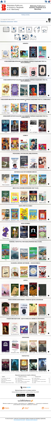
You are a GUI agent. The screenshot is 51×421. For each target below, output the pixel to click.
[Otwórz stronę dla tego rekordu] (6, 54)
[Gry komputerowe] (44, 32)
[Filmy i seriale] (29, 32)
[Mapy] (33, 40)
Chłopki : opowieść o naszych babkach (24, 381)
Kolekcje (15, 21)
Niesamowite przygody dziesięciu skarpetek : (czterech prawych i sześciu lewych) (13, 382)
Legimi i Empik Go (4, 379)
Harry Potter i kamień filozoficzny (6, 380)
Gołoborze (35, 380)
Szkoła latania (3, 381)
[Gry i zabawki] (17, 40)
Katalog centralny (26, 14)
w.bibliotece (31, 403)
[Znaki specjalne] (49, 22)
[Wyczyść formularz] (47, 22)
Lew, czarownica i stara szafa (5, 378)
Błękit (35, 382)
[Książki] (6, 32)
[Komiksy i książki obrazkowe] (25, 40)
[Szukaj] (49, 19)
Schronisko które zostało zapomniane (40, 379)
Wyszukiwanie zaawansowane (7, 21)
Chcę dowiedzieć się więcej (19, 419)
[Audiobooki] (21, 32)
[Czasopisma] (14, 32)
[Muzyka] (37, 32)
